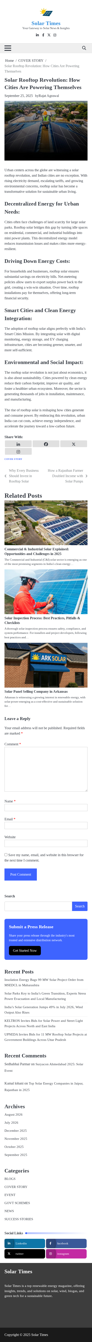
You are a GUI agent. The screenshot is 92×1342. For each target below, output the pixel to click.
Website (10, 837)
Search (9, 896)
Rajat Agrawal (49, 96)
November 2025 (15, 1138)
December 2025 (15, 1130)
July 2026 (11, 1122)
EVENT (9, 1195)
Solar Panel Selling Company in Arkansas (36, 691)
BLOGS (9, 1179)
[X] (73, 443)
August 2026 (13, 1114)
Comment (12, 744)
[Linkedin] (18, 443)
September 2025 (15, 1155)
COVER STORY (13, 459)
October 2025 (14, 1147)
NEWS (9, 1211)
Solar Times (46, 23)
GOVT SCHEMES (17, 1203)
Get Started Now (25, 950)
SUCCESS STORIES (18, 1219)
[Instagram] (18, 451)
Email (9, 819)
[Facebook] (46, 443)
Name (10, 801)
